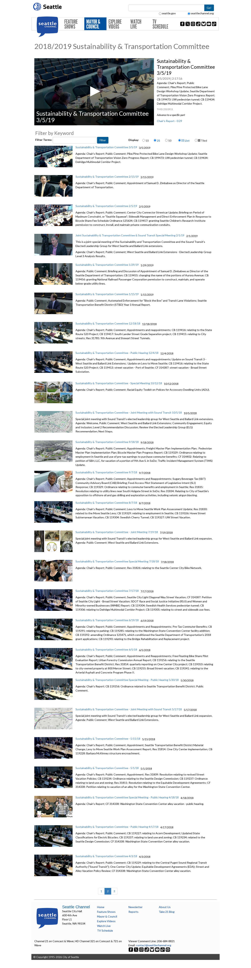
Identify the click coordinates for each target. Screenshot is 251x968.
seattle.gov (169, 13)
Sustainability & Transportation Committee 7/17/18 (107, 590)
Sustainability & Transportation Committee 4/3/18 (106, 856)
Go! (209, 7)
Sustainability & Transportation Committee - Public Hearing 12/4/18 (116, 352)
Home (100, 907)
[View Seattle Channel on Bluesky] (152, 949)
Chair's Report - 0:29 (169, 121)
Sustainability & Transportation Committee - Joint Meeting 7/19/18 (116, 532)
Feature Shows (71, 24)
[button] (94, 91)
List (187, 140)
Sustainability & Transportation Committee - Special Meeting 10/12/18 (118, 383)
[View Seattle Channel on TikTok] (146, 949)
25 (158, 140)
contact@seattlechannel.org (153, 945)
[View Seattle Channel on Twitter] (136, 949)
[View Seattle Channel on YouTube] (157, 949)
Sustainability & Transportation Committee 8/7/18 (106, 502)
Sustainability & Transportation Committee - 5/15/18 (107, 738)
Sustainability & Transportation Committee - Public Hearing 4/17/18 (116, 826)
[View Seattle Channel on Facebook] (131, 949)
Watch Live (135, 24)
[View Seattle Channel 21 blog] (163, 949)
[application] (94, 91)
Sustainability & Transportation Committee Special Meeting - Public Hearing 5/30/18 (127, 679)
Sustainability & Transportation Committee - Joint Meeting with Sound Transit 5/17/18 (128, 709)
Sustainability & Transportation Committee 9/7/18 (106, 472)
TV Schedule (160, 24)
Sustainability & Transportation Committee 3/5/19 (106, 147)
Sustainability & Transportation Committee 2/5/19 (106, 206)
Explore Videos (115, 24)
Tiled (203, 140)
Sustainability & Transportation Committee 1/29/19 (107, 264)
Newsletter (135, 907)
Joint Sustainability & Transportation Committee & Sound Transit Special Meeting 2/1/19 (129, 235)
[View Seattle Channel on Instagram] (141, 949)
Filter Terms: (44, 139)
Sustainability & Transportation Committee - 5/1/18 (107, 768)
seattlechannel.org (202, 13)
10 (147, 140)
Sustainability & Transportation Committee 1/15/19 (107, 294)
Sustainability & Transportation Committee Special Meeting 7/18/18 (117, 561)
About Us (165, 907)
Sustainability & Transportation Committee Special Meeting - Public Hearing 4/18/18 (127, 797)
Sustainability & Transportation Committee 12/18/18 (107, 323)
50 (169, 140)
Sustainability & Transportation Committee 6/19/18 (107, 620)
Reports (133, 911)
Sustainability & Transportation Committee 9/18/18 (107, 442)
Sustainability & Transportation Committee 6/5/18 (106, 649)
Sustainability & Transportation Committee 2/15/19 (107, 176)
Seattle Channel (76, 907)
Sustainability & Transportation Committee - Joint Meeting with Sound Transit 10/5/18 (128, 412)
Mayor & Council (93, 24)
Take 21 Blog (167, 911)
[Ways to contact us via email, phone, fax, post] (168, 949)
